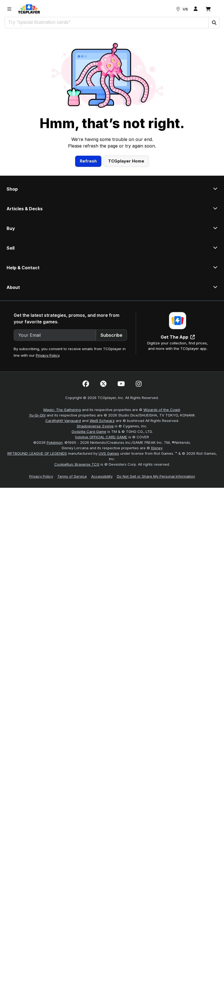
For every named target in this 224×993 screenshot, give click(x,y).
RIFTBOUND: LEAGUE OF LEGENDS (37, 453)
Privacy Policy (47, 355)
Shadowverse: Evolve (95, 426)
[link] (29, 9)
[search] (107, 22)
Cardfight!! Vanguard (63, 420)
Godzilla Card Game (89, 431)
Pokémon (55, 442)
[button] (213, 22)
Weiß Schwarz (102, 420)
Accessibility (102, 476)
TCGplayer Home (126, 161)
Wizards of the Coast (161, 409)
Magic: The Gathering (62, 409)
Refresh (88, 161)
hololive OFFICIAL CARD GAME (101, 437)
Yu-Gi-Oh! (37, 415)
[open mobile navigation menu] (9, 9)
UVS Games (109, 453)
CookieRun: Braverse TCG (76, 464)
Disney (157, 448)
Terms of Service (72, 476)
